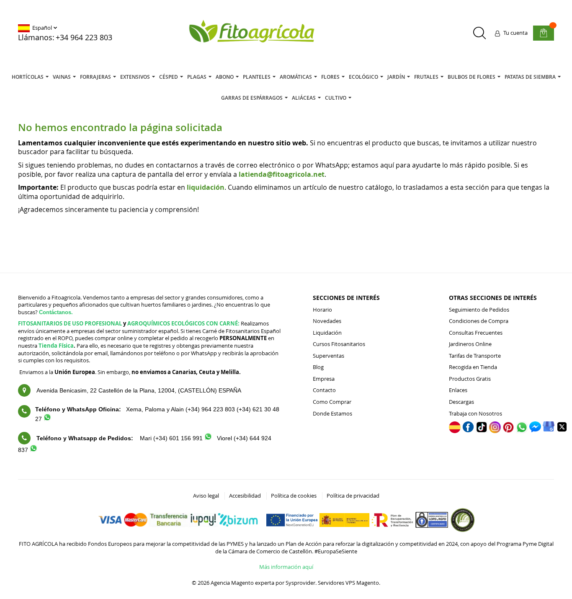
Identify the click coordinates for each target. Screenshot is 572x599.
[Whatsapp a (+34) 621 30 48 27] (47, 419)
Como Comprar (332, 401)
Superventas (328, 355)
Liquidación (327, 332)
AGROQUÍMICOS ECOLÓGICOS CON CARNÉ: (183, 323)
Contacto (324, 390)
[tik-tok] (481, 430)
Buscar (479, 33)
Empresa (324, 378)
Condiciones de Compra (478, 321)
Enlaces (458, 390)
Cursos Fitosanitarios (339, 344)
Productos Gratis (470, 378)
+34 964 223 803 (84, 37)
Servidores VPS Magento (348, 582)
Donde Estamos (332, 413)
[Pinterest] (508, 431)
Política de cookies (294, 495)
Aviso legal (206, 495)
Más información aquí (286, 567)
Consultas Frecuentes (475, 332)
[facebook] (468, 430)
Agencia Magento (232, 582)
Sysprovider (300, 582)
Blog (318, 367)
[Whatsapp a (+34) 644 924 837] (33, 450)
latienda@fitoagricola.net (282, 174)
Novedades (327, 321)
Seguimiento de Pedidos (479, 309)
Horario (322, 309)
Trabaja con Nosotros (475, 413)
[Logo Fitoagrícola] (252, 32)
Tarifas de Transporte (475, 355)
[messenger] (535, 430)
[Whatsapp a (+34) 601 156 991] (208, 438)
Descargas (461, 401)
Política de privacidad (353, 495)
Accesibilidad (245, 495)
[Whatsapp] (522, 431)
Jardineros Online (470, 344)
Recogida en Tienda (473, 367)
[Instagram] (495, 431)
